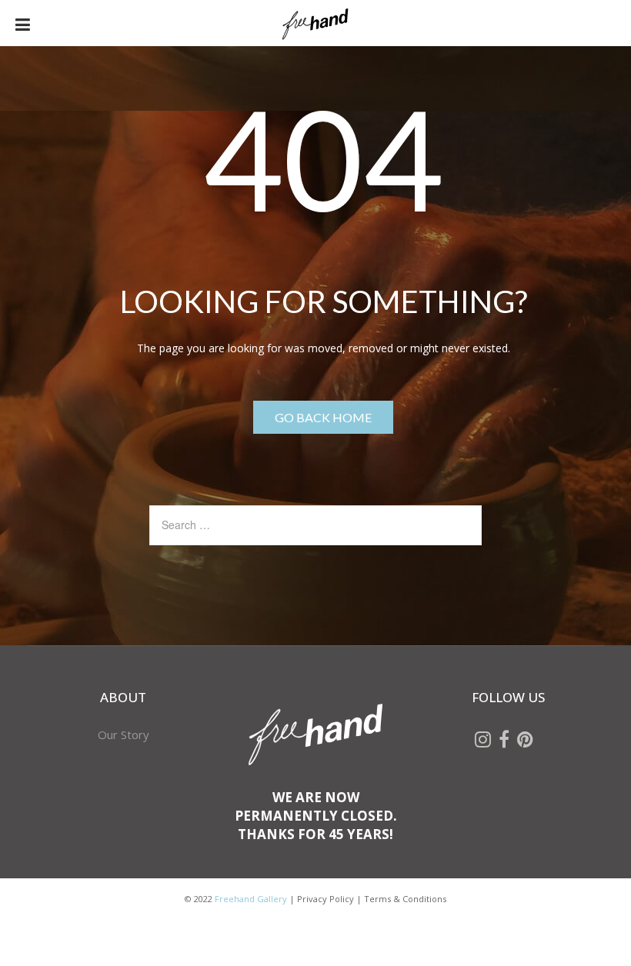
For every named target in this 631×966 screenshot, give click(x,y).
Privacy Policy (325, 898)
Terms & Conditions (405, 898)
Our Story (123, 734)
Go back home (323, 417)
